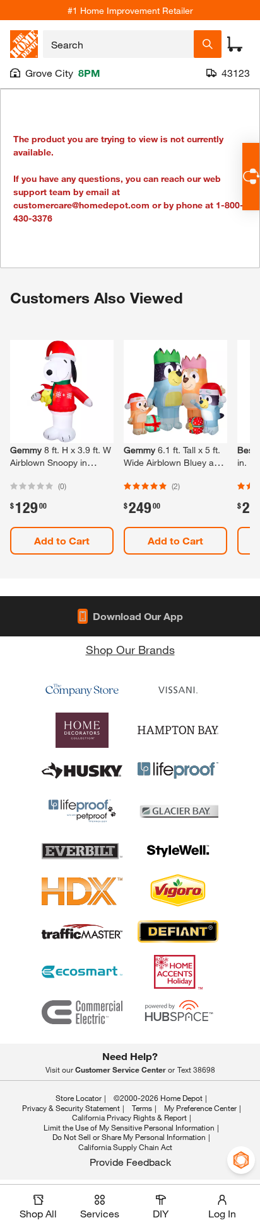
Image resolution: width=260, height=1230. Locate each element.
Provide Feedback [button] (130, 1162)
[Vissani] (178, 690)
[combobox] (118, 44)
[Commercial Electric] (82, 1012)
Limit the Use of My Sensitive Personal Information (129, 1127)
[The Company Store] (82, 690)
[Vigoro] (178, 891)
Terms (142, 1108)
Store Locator (79, 1098)
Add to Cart (62, 540)
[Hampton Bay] (178, 730)
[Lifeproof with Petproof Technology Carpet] (82, 810)
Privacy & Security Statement (71, 1108)
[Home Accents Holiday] (178, 972)
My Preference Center (200, 1108)
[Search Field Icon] (208, 44)
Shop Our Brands (130, 650)
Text (196, 1069)
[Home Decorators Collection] (82, 730)
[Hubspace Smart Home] (178, 1012)
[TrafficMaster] (82, 931)
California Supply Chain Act (125, 1147)
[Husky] (82, 770)
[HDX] (82, 891)
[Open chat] (250, 176)
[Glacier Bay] (178, 810)
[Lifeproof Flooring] (178, 770)
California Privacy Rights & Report (129, 1117)
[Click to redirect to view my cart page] (234, 44)
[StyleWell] (178, 851)
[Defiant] (178, 931)
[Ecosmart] (82, 972)
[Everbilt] (82, 851)
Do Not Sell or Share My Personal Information (129, 1137)
